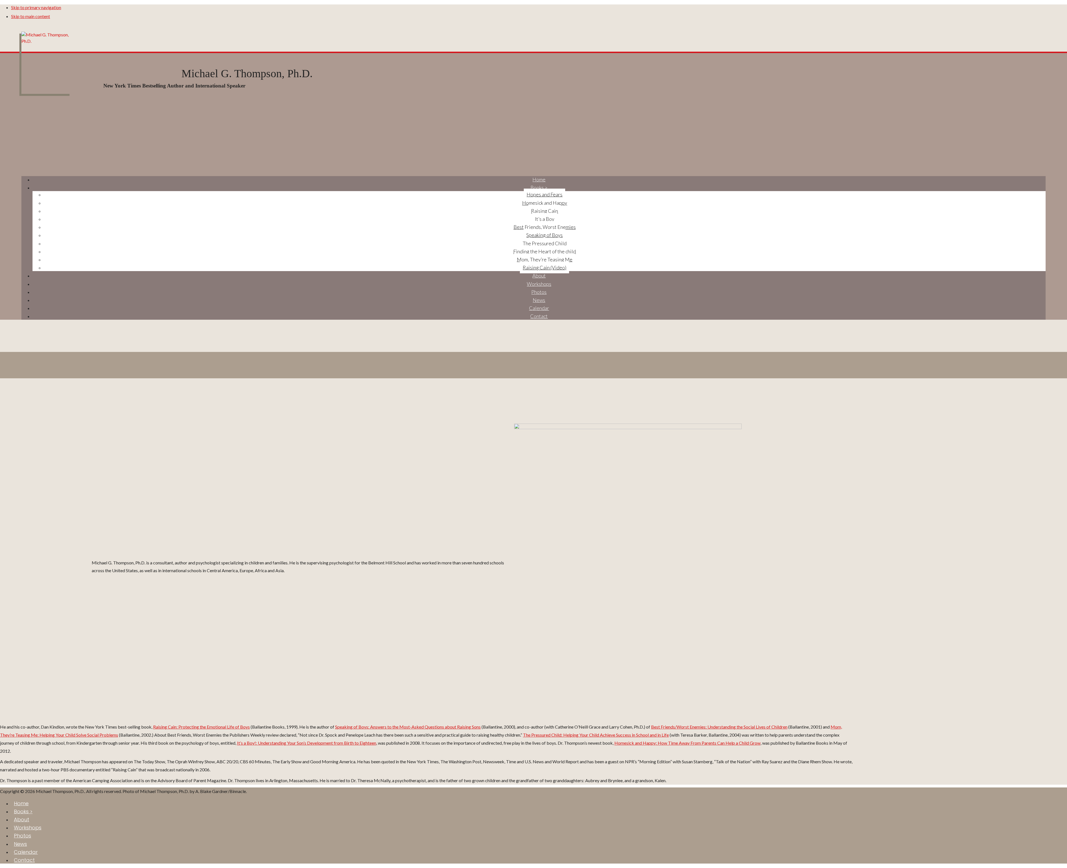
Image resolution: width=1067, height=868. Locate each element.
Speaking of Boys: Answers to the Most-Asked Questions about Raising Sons (408, 726)
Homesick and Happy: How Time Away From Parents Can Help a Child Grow (687, 743)
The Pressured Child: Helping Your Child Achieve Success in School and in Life (596, 734)
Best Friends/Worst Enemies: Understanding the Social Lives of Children (719, 726)
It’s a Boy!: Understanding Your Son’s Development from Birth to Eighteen (306, 743)
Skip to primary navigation (36, 7)
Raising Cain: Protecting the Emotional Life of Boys (201, 726)
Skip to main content (30, 16)
